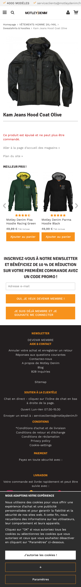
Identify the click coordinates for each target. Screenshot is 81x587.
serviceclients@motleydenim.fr (59, 3)
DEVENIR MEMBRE (41, 340)
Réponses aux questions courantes (40, 354)
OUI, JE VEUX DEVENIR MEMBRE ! (41, 298)
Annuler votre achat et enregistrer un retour (40, 350)
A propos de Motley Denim (40, 363)
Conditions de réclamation (41, 436)
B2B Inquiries (40, 371)
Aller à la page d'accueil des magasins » (31, 147)
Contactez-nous (40, 359)
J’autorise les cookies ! (40, 555)
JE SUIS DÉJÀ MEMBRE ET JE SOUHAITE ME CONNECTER (35, 312)
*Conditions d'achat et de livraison (41, 428)
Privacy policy (40, 440)
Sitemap (41, 382)
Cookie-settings (40, 445)
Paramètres (40, 579)
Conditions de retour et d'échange (40, 432)
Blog (40, 367)
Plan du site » (13, 156)
